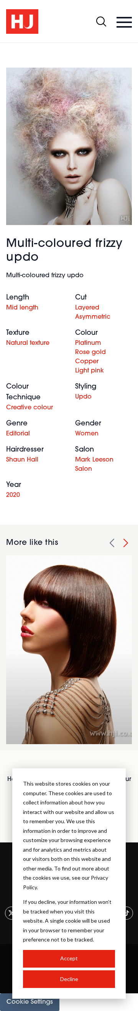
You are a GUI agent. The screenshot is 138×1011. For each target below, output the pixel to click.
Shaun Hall (22, 460)
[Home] (22, 21)
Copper (87, 362)
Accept (69, 958)
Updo (83, 397)
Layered (87, 308)
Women (87, 434)
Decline (69, 979)
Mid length (22, 308)
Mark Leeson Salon (94, 464)
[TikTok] (126, 913)
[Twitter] (11, 913)
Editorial (18, 434)
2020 (13, 495)
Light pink (89, 371)
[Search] (101, 21)
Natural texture (27, 343)
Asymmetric (92, 317)
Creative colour (29, 408)
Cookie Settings (30, 1002)
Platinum (88, 343)
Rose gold (90, 352)
